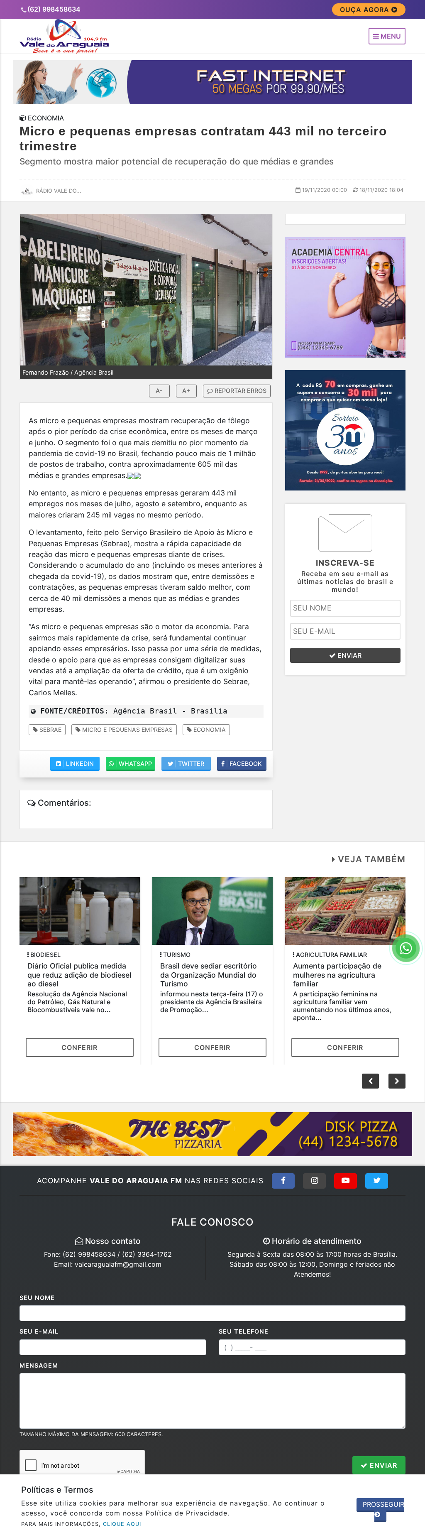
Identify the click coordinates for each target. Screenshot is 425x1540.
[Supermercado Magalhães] (345, 429)
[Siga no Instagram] (314, 1181)
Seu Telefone (244, 1331)
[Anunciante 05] (213, 81)
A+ (186, 390)
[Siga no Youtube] (345, 1181)
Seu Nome (37, 1297)
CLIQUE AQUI (122, 1524)
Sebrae (49, 729)
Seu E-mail (39, 1331)
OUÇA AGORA (365, 9)
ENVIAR (348, 655)
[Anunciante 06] (213, 1133)
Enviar (382, 1465)
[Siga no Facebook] (283, 1181)
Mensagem (39, 1365)
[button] (396, 1081)
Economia (209, 729)
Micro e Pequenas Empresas (127, 729)
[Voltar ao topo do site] (412, 924)
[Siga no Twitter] (376, 1181)
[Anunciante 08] (345, 296)
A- (159, 390)
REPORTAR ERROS (239, 390)
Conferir (79, 1047)
